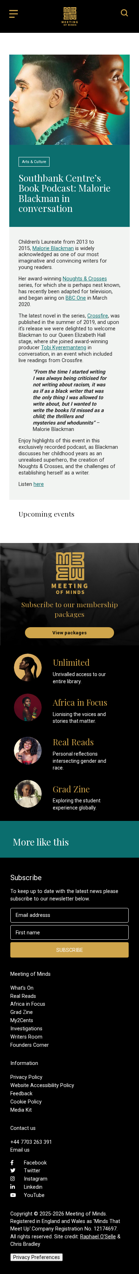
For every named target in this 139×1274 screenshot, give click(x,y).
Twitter (32, 1170)
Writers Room (26, 1037)
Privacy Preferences (36, 1257)
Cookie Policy (26, 1102)
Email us (20, 1150)
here (39, 484)
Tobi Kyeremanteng (63, 347)
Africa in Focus (27, 1004)
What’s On (22, 988)
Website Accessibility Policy (42, 1085)
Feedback (21, 1093)
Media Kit (21, 1110)
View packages (69, 632)
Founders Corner (29, 1045)
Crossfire (97, 316)
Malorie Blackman (53, 248)
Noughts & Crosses (85, 278)
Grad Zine (21, 1012)
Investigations (26, 1028)
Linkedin (33, 1187)
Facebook (35, 1163)
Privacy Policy (26, 1077)
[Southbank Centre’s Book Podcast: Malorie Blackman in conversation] (69, 141)
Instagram (35, 1179)
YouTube (34, 1195)
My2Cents (21, 1020)
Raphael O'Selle (98, 1236)
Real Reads (23, 996)
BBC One (76, 298)
